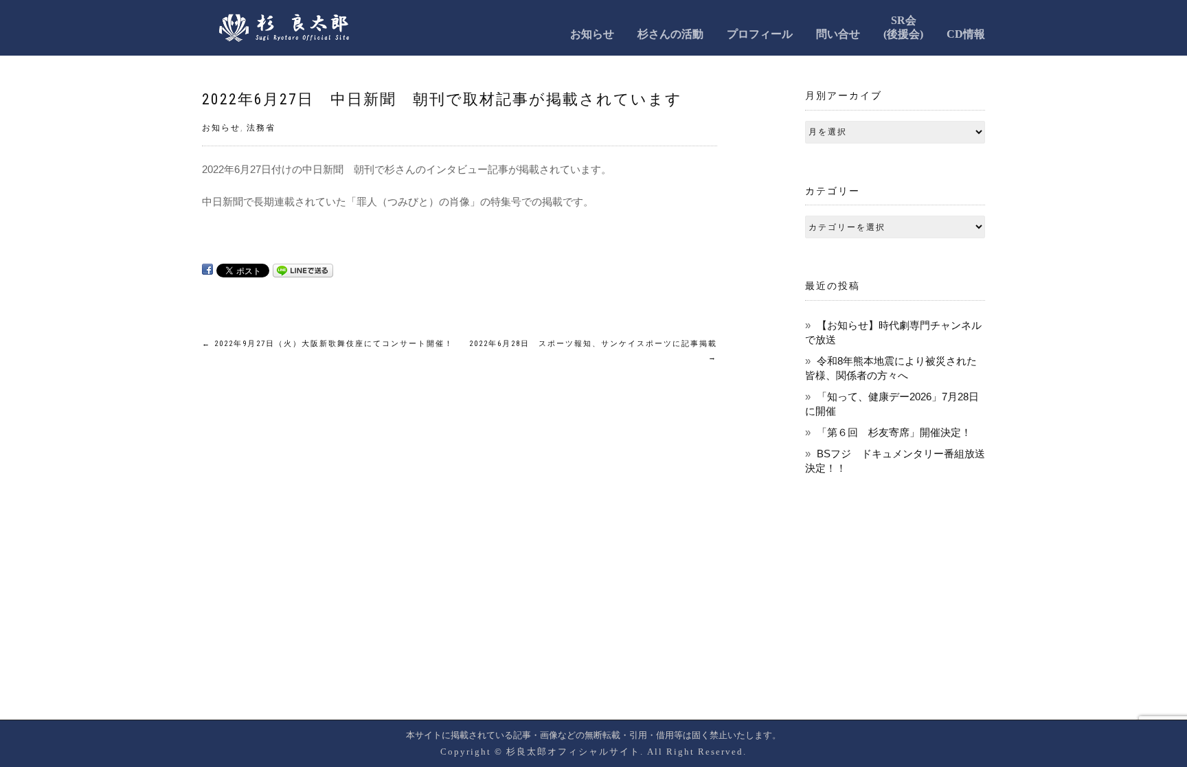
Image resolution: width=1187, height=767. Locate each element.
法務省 (261, 128)
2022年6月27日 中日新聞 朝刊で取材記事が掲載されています (442, 99)
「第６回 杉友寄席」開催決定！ (894, 432)
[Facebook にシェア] (207, 269)
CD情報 (966, 34)
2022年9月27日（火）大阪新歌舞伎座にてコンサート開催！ (327, 343)
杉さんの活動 (670, 34)
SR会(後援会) (903, 27)
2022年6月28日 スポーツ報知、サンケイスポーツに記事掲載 (593, 350)
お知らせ (592, 34)
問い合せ (838, 34)
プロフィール (760, 34)
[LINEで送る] (303, 269)
